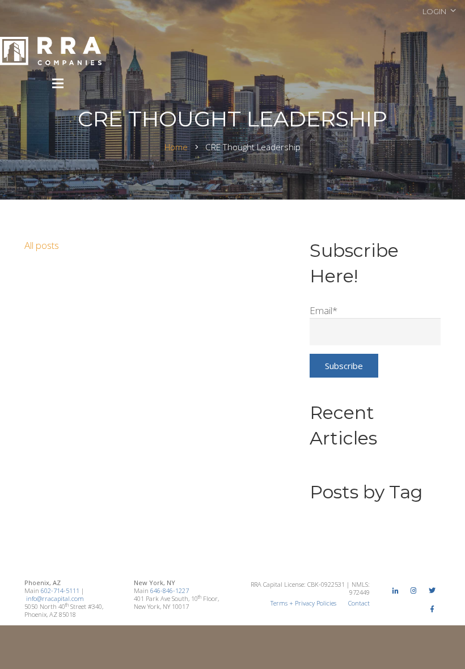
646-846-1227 (169, 590)
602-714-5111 (60, 590)
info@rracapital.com (55, 598)
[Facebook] (432, 609)
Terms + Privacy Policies (303, 603)
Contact (359, 603)
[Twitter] (432, 590)
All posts (41, 245)
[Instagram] (413, 590)
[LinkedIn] (395, 590)
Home (176, 147)
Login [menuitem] (434, 11)
